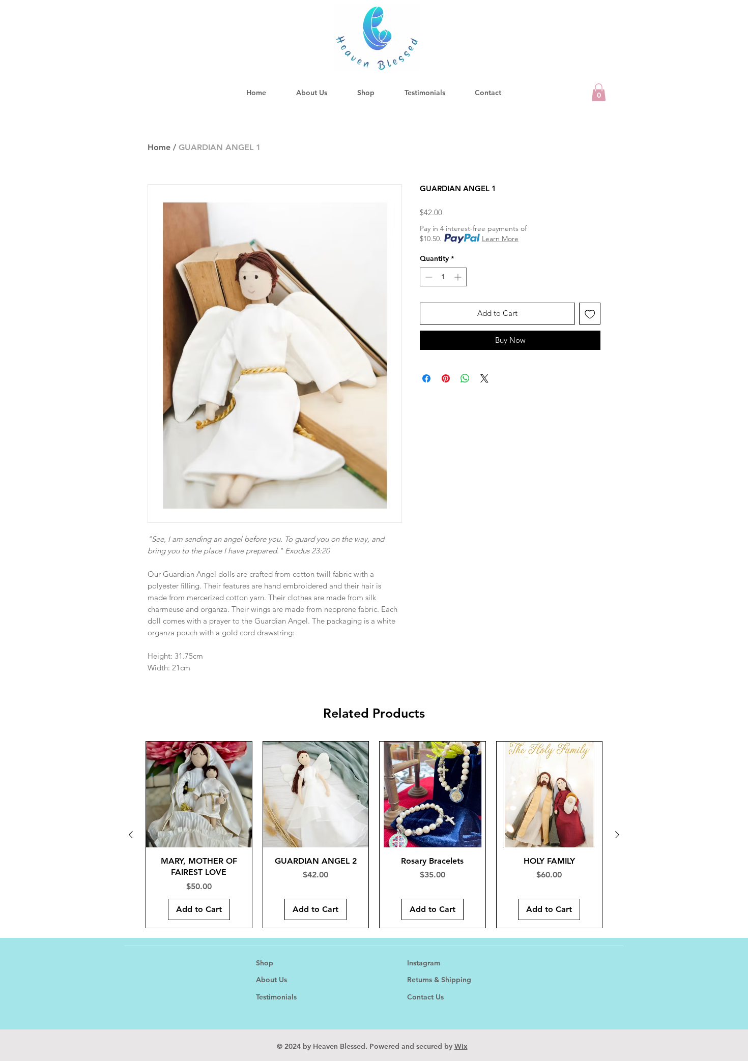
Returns (420, 979)
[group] (374, 834)
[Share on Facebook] (426, 378)
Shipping (456, 979)
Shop (264, 962)
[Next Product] (617, 835)
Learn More (500, 238)
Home (159, 147)
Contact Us (425, 996)
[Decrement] (427, 277)
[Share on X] (484, 378)
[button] (598, 92)
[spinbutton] (443, 277)
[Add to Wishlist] (590, 314)
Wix (461, 1046)
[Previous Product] (131, 835)
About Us (271, 979)
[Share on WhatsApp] (465, 378)
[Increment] (458, 277)
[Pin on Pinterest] (446, 378)
